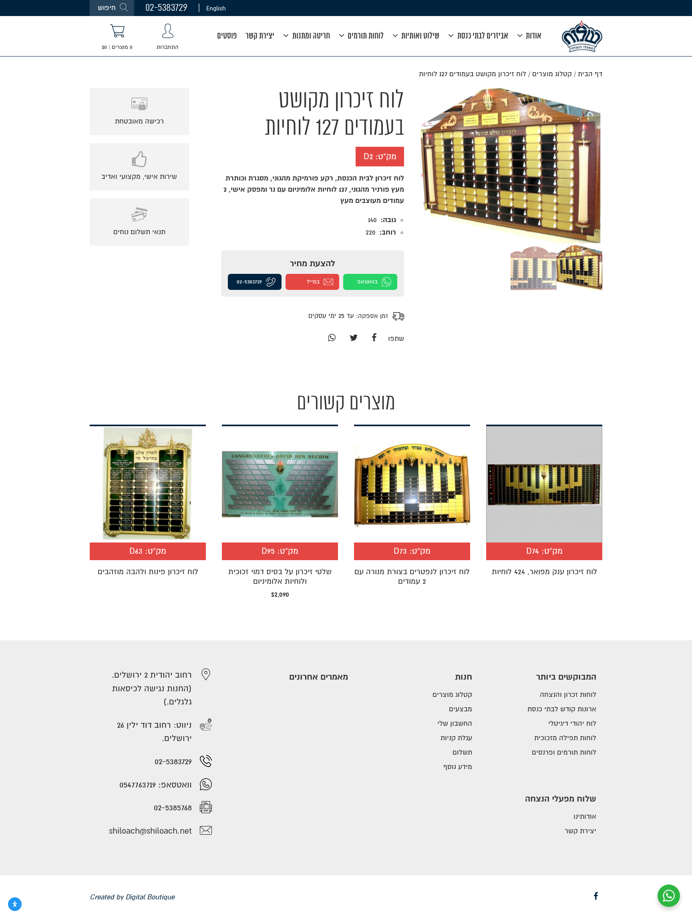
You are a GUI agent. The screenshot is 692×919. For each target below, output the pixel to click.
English (216, 8)
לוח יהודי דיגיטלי (572, 723)
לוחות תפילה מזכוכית (565, 738)
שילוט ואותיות (419, 36)
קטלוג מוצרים (552, 74)
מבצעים (460, 709)
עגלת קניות (456, 738)
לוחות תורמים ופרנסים (564, 752)
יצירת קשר (259, 36)
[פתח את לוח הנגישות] (15, 904)
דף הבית (590, 74)
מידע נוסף (457, 767)
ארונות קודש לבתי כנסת (561, 709)
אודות (532, 36)
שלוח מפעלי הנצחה (560, 798)
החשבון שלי (454, 723)
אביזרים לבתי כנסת (482, 36)
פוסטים (227, 36)
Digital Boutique (150, 897)
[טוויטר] (353, 338)
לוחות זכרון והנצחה (568, 694)
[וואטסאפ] (331, 338)
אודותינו (584, 816)
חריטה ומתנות (310, 36)
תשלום (462, 752)
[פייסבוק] (374, 338)
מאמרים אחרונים (318, 677)
